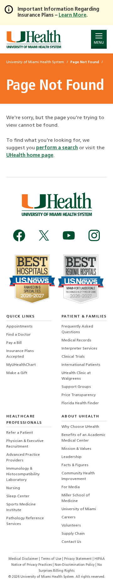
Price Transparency (79, 395)
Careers (69, 517)
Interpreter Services (79, 348)
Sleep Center (18, 496)
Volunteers (71, 525)
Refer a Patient (19, 433)
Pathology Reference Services (25, 521)
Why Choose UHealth (80, 427)
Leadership (72, 457)
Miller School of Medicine (76, 498)
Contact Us (71, 542)
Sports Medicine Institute (21, 507)
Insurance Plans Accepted (20, 354)
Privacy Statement (78, 559)
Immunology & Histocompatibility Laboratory (23, 474)
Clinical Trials (73, 357)
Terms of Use (51, 559)
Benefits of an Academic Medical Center (83, 438)
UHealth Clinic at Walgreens (76, 376)
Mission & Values (76, 449)
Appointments (19, 326)
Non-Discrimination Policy (74, 565)
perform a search (57, 148)
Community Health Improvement (78, 476)
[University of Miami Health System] (33, 39)
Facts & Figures (75, 465)
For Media (71, 487)
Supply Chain (73, 534)
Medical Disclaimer (23, 559)
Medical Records (76, 340)
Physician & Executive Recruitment (25, 444)
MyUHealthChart (21, 365)
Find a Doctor (18, 335)
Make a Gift (16, 373)
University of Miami (79, 509)
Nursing (13, 488)
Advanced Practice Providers (23, 457)
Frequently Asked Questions (77, 329)
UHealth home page (29, 155)
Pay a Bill (14, 343)
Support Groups (76, 387)
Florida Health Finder (80, 403)
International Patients (81, 365)
